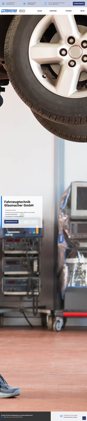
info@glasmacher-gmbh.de (70, 417)
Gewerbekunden (53, 11)
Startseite (39, 11)
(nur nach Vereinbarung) (11, 214)
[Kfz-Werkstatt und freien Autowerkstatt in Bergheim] (9, 12)
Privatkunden (68, 11)
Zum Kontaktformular (79, 3)
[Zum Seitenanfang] (84, 418)
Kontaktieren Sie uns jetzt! (11, 221)
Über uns (82, 11)
